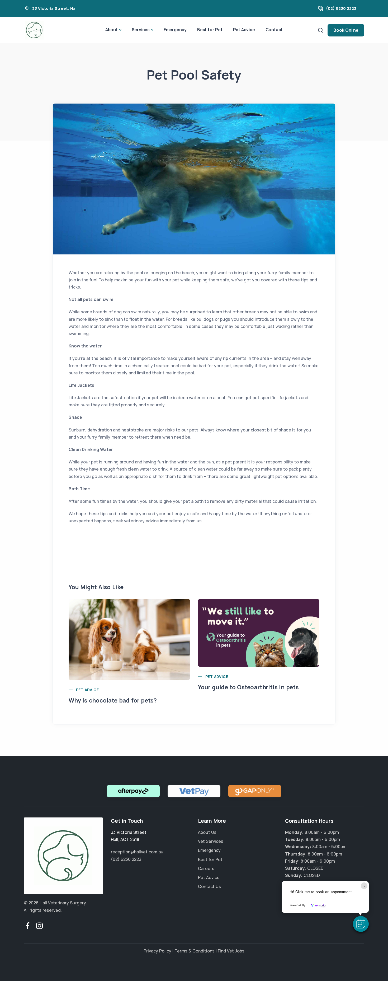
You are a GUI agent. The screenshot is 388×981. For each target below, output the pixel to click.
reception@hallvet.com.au (137, 852)
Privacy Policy (157, 951)
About (111, 29)
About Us (207, 832)
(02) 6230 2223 (341, 8)
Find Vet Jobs (231, 951)
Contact (274, 29)
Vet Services (210, 841)
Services (141, 29)
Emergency (175, 29)
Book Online (345, 30)
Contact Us (209, 886)
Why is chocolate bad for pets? (113, 700)
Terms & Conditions (194, 951)
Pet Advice (244, 29)
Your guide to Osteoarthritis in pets (248, 687)
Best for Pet (210, 29)
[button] (361, 924)
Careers (206, 868)
